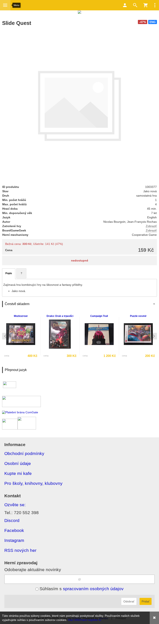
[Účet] (125, 5)
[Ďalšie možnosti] (155, 5)
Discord (11, 520)
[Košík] (145, 5)
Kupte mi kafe (18, 473)
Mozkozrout (21, 316)
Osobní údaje (17, 463)
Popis (8, 273)
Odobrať (128, 601)
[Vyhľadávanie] (135, 5)
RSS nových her (20, 550)
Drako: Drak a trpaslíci (60, 316)
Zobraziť (151, 226)
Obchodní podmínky (24, 453)
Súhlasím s (81, 588)
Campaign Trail (99, 316)
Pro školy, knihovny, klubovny (33, 483)
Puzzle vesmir (138, 316)
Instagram (14, 540)
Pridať (145, 601)
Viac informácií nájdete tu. (85, 620)
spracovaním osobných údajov (93, 588)
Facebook (14, 530)
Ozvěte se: (15, 504)
